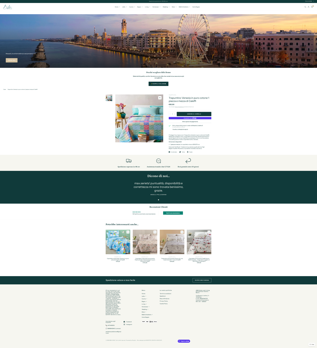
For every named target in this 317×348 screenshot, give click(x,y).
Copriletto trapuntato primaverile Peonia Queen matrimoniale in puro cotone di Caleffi (145, 260)
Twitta (183, 152)
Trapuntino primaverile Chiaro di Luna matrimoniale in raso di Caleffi (172, 259)
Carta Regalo (196, 7)
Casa (4, 89)
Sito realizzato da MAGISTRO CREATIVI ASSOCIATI (149, 340)
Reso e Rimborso (164, 298)
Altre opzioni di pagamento (190, 121)
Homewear (155, 7)
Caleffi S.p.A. (117, 256)
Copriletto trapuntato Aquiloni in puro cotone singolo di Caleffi (118, 259)
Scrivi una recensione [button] (173, 213)
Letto (123, 7)
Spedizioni (163, 296)
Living (147, 7)
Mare (173, 7)
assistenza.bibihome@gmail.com (113, 332)
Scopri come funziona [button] (202, 280)
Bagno (139, 7)
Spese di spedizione (179, 106)
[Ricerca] (305, 7)
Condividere (174, 152)
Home (116, 7)
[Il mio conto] (308, 7)
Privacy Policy (164, 301)
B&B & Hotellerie (183, 7)
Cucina (131, 7)
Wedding (165, 7)
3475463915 (111, 325)
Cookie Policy (164, 303)
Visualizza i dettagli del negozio (180, 129)
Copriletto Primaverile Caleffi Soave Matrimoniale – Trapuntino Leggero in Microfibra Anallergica (199, 260)
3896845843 (111, 328)
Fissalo (191, 152)
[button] (12, 60)
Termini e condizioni (165, 293)
